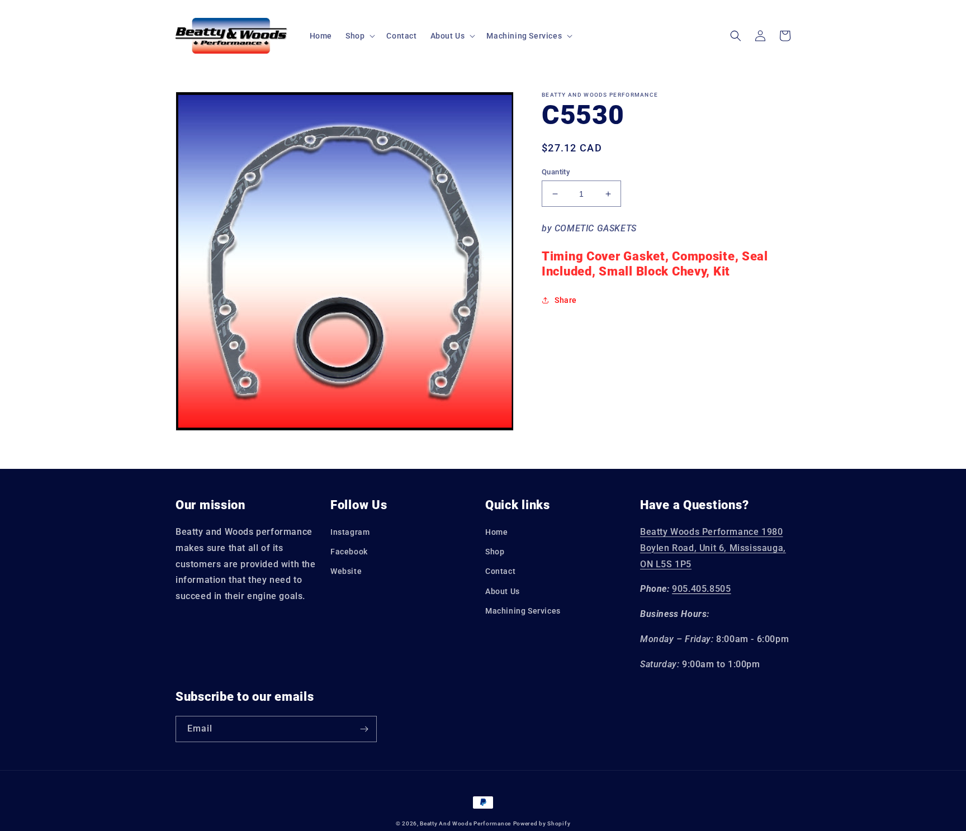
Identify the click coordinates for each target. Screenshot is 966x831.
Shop (494, 551)
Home (496, 532)
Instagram (350, 532)
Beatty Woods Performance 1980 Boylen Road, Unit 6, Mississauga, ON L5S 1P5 (713, 547)
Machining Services (523, 610)
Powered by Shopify (542, 823)
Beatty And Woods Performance (465, 823)
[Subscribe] (364, 729)
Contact (500, 571)
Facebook (349, 551)
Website (346, 571)
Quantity (556, 172)
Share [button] (566, 300)
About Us (502, 591)
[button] (359, 36)
